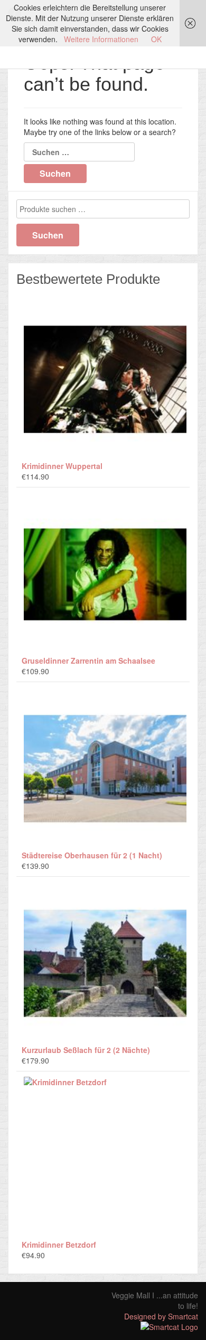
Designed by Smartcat (161, 1316)
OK (156, 39)
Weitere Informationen (101, 39)
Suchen (47, 235)
